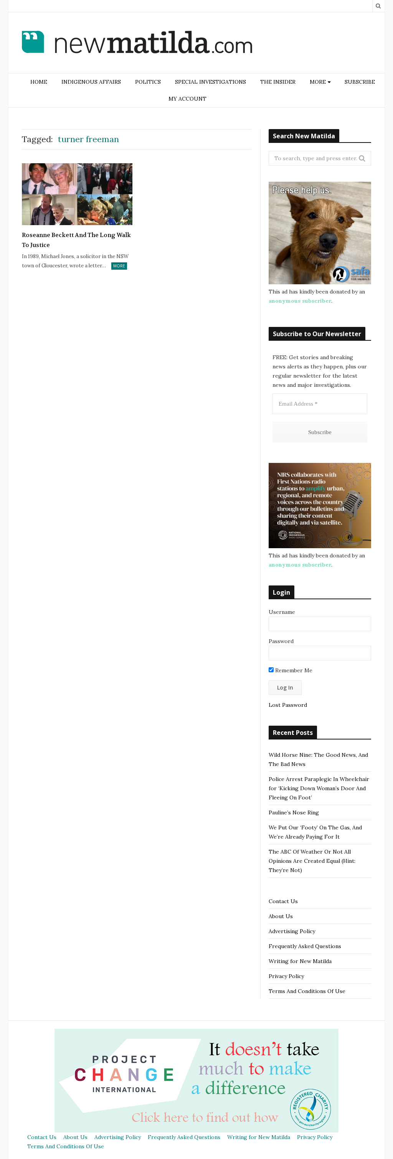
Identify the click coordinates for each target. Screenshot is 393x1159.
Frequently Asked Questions (305, 946)
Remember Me (293, 670)
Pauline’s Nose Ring (294, 812)
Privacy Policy (286, 976)
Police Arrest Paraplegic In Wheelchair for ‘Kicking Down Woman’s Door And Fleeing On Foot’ (319, 788)
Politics (148, 81)
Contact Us (283, 901)
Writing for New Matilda (300, 961)
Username (282, 612)
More (119, 266)
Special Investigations (210, 81)
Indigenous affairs (91, 81)
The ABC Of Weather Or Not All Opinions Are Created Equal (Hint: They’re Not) (312, 861)
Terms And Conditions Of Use (307, 991)
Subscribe (360, 81)
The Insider (278, 81)
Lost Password (288, 704)
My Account (187, 98)
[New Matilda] (137, 43)
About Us (281, 916)
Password (281, 641)
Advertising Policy (292, 931)
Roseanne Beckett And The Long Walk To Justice (76, 240)
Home (38, 81)
